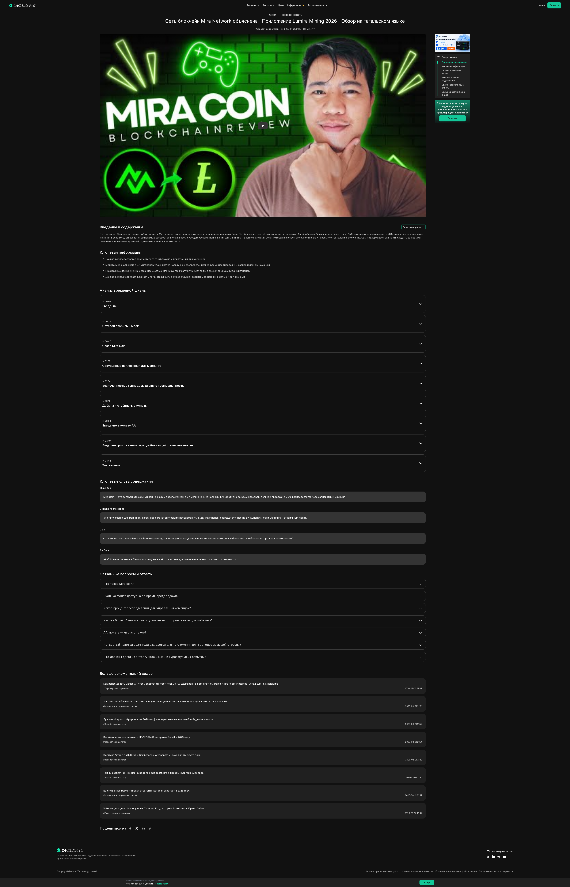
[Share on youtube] (504, 856)
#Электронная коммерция (116, 813)
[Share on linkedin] (493, 856)
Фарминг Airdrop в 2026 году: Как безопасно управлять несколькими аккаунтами (152, 754)
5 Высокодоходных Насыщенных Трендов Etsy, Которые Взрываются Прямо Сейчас (154, 808)
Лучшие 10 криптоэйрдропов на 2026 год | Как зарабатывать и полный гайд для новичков (158, 719)
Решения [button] (251, 5)
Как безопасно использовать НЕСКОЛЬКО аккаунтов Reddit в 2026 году (146, 737)
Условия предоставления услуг (382, 871)
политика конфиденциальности (417, 871)
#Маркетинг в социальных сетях (120, 706)
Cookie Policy (161, 883)
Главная (272, 15)
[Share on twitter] (488, 856)
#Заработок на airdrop (267, 29)
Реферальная (294, 5)
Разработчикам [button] (316, 5)
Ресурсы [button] (267, 5)
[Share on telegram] (498, 856)
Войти (542, 5)
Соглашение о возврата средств (496, 871)
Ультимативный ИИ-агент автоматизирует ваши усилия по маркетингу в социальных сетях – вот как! (165, 701)
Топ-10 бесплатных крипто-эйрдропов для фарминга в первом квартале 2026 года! (153, 772)
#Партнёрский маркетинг (116, 688)
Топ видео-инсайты (292, 15)
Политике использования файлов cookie (456, 871)
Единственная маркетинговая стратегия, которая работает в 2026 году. (146, 790)
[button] (263, 125)
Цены (281, 5)
